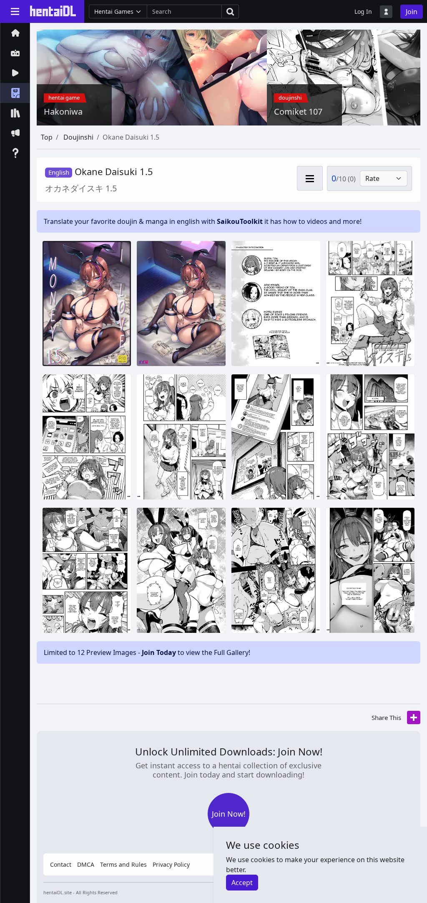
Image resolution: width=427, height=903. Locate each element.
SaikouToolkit (240, 221)
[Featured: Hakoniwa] (203, 76)
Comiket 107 (298, 112)
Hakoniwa (63, 112)
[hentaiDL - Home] (53, 10)
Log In (363, 11)
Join (411, 11)
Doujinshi (78, 137)
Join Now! (229, 814)
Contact (60, 864)
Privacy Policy (171, 864)
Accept (242, 882)
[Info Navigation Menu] (310, 178)
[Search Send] (230, 11)
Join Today (159, 652)
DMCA (85, 864)
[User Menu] (386, 11)
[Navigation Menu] (15, 11)
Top (47, 137)
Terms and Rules (123, 864)
